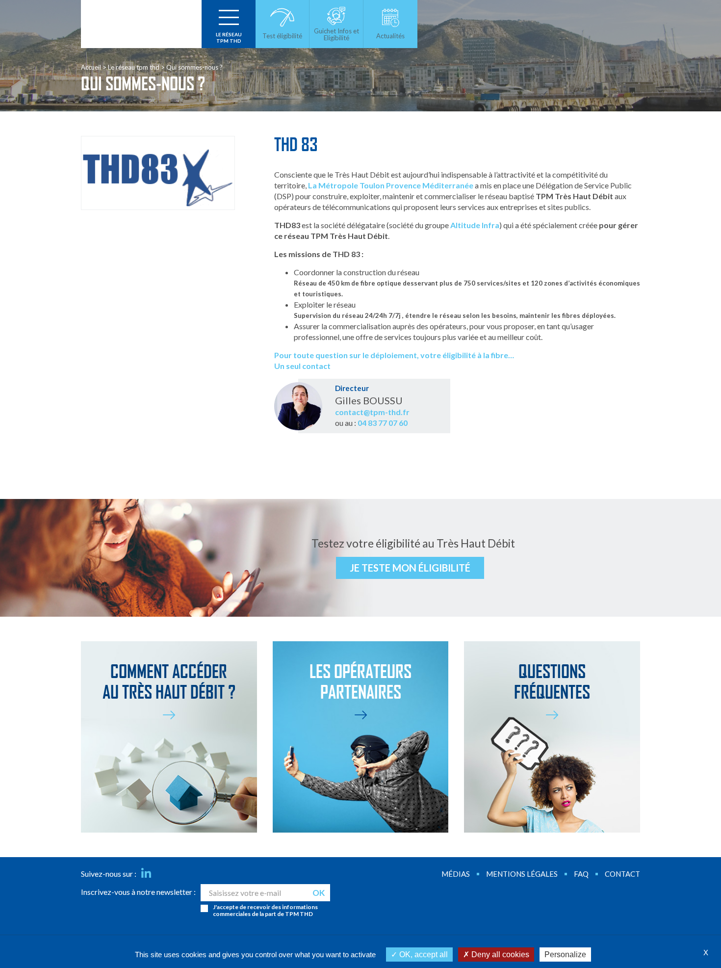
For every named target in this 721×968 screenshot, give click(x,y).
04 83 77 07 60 (383, 422)
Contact (622, 873)
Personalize (565, 954)
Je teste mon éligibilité (410, 568)
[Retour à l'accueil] (141, 24)
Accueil (91, 67)
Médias (455, 873)
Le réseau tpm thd (133, 67)
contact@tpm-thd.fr (372, 412)
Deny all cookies (499, 954)
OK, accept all (422, 954)
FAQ (581, 873)
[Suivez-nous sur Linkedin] (146, 873)
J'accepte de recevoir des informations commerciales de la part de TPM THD (265, 910)
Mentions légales (522, 873)
